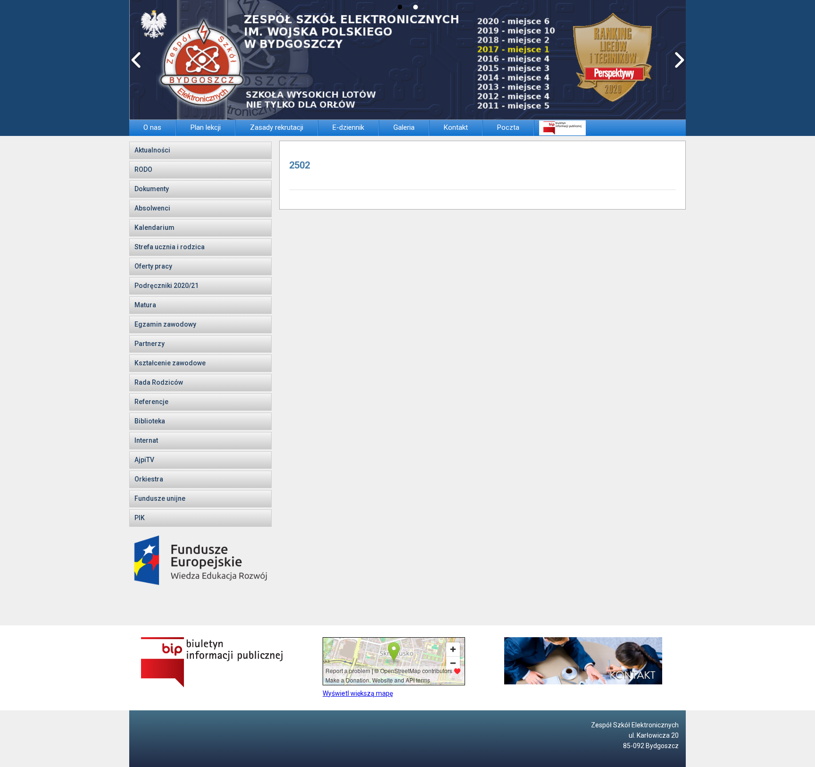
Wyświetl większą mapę (358, 693)
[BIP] (562, 127)
